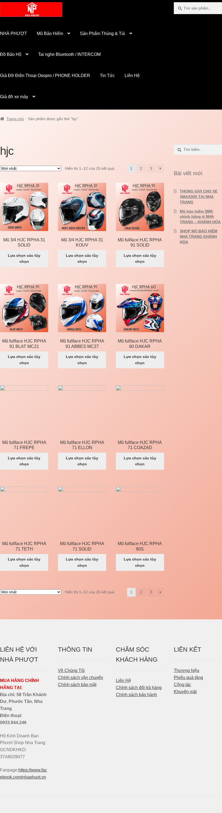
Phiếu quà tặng (188, 677)
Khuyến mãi (185, 691)
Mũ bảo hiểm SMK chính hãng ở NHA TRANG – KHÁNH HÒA (200, 216)
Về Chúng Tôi (71, 670)
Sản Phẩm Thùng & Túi (102, 33)
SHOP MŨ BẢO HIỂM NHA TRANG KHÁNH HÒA (198, 236)
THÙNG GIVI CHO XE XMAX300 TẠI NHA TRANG (198, 196)
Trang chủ (15, 119)
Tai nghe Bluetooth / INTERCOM (69, 54)
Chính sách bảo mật (77, 684)
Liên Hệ (132, 75)
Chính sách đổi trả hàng (139, 687)
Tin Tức (107, 75)
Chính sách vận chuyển (80, 677)
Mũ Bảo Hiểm (50, 33)
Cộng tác (182, 684)
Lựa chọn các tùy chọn (24, 258)
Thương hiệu (186, 670)
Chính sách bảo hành (136, 694)
